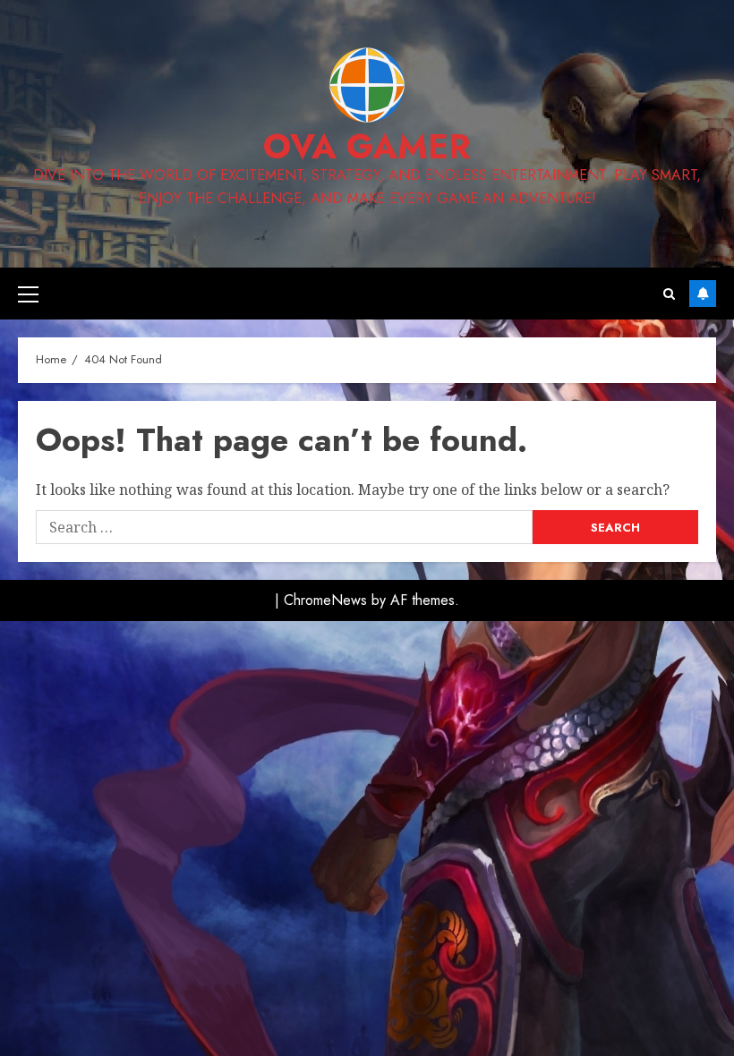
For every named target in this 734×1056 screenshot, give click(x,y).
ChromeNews (325, 600)
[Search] (669, 294)
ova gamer (367, 146)
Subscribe (702, 293)
